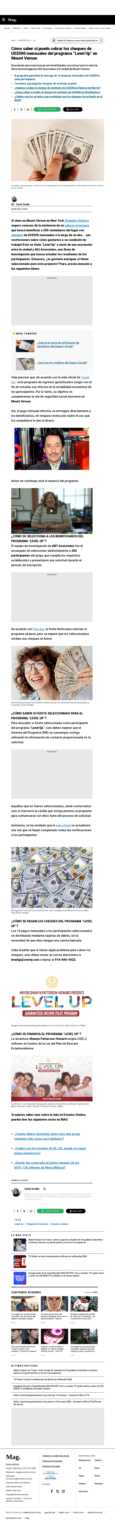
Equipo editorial (12, 1464)
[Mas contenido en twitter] (57, 1491)
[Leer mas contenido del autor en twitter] (44, 1188)
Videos (98, 1460)
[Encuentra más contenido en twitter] (21, 109)
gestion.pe (50, 1512)
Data (97, 1468)
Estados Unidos (59, 1224)
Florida (7, 28)
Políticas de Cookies (51, 1466)
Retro (97, 1475)
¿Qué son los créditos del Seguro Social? (62, 362)
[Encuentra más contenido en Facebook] (14, 109)
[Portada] (13, 1462)
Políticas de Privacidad (52, 1461)
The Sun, (39, 629)
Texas (26, 28)
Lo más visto (21, 1235)
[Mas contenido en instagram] (63, 1491)
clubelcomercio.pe (32, 1512)
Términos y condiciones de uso (55, 1456)
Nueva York (35, 28)
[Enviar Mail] (13, 204)
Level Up (18, 1224)
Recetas (99, 1483)
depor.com (64, 1512)
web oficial (63, 825)
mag (27, 1518)
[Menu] (5, 20)
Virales (82, 1483)
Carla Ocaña (22, 204)
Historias (83, 1491)
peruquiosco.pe (13, 1518)
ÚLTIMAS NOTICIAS (24, 1366)
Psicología (47, 28)
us (80, 1468)
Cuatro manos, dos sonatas (100, 28)
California (17, 28)
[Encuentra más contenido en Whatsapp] (28, 109)
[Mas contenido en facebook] (52, 1491)
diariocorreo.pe (95, 1512)
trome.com (78, 1512)
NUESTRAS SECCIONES (87, 1456)
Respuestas (85, 1460)
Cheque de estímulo (37, 1224)
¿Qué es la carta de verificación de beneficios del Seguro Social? (58, 344)
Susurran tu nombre (63, 28)
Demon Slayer (80, 28)
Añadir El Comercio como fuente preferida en (77, 40)
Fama (81, 1475)
